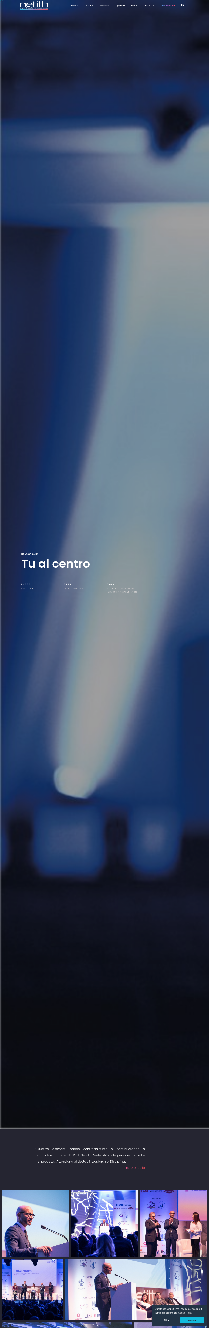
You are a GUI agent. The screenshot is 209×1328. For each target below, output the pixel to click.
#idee (134, 592)
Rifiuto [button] (167, 1320)
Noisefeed (104, 5)
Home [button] (73, 5)
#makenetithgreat (118, 592)
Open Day (120, 5)
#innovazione (126, 588)
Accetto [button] (192, 1320)
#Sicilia (111, 588)
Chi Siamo (88, 5)
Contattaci (148, 5)
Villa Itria (27, 588)
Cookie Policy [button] (185, 1313)
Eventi (134, 5)
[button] (183, 6)
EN (182, 5)
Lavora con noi (167, 5)
